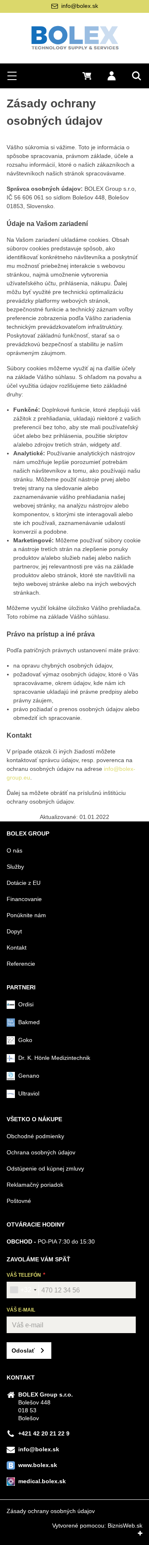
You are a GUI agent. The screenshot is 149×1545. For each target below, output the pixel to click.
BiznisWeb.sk (125, 1525)
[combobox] (23, 1290)
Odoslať (23, 1350)
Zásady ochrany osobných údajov (51, 1511)
